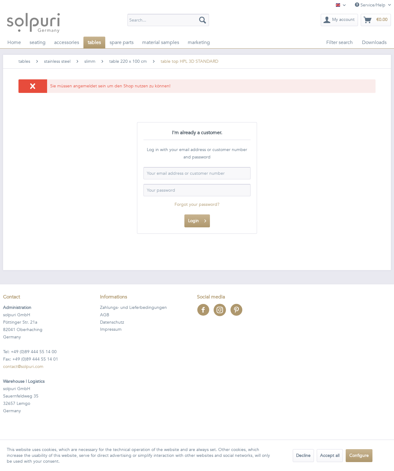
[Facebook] (205, 314)
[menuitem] (168, 20)
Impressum (111, 329)
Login (193, 221)
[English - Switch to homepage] (33, 23)
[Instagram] (222, 314)
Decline (303, 455)
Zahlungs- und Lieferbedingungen (133, 307)
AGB (104, 315)
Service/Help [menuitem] (373, 5)
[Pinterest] (238, 314)
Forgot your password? (197, 204)
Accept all (330, 455)
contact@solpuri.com (23, 366)
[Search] (202, 20)
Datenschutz (112, 322)
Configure (359, 455)
